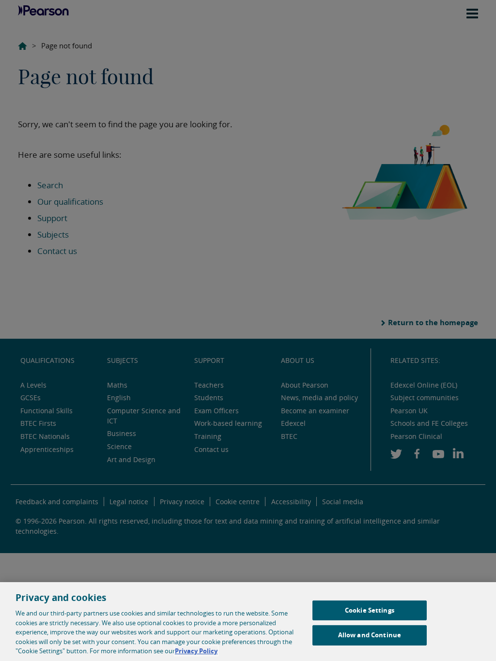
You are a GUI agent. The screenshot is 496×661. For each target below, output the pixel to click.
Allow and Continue (369, 635)
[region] (248, 621)
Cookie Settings (369, 610)
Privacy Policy (196, 650)
